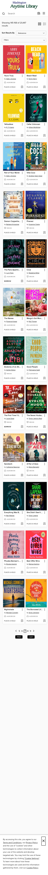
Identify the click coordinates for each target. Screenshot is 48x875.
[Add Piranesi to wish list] (44, 232)
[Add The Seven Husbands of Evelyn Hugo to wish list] (44, 426)
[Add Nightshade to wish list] (22, 621)
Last (31, 637)
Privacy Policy (32, 842)
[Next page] (33, 631)
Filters (6, 40)
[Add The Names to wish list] (22, 329)
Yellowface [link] (8, 124)
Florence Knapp (11, 322)
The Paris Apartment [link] (12, 270)
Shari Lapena (33, 516)
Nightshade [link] (9, 610)
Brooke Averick (11, 564)
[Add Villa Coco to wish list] (44, 184)
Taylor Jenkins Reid (35, 419)
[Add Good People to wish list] (44, 378)
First (19, 637)
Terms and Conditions (12, 842)
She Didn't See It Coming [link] (35, 512)
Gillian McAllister (34, 127)
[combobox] (19, 14)
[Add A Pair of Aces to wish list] (44, 475)
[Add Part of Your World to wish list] (22, 184)
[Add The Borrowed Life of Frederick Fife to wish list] (44, 621)
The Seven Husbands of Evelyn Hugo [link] (35, 415)
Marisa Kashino (34, 564)
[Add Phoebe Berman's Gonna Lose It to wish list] (22, 572)
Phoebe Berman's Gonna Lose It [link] (12, 561)
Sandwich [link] (8, 464)
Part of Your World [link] (11, 173)
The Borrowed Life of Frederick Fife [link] (35, 610)
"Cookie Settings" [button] (31, 858)
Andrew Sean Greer (35, 176)
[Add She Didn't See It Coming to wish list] (44, 524)
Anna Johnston (34, 613)
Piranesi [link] (30, 221)
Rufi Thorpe (33, 322)
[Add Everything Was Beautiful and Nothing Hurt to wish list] (22, 524)
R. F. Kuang (10, 127)
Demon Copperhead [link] (12, 221)
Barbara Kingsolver (12, 224)
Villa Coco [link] (31, 173)
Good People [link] (32, 367)
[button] (39, 24)
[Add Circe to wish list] (44, 281)
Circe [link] (29, 270)
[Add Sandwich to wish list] (22, 475)
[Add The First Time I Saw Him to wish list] (22, 426)
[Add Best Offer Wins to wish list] (44, 572)
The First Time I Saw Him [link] (12, 415)
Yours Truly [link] (9, 76)
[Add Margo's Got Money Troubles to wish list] (44, 329)
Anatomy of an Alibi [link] (12, 367)
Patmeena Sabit (34, 370)
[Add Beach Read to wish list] (44, 87)
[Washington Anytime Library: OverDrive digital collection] (24, 5)
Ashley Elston (11, 370)
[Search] (3, 13)
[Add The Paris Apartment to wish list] (22, 281)
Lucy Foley (10, 273)
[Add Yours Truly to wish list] (22, 87)
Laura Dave (10, 419)
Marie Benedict (34, 467)
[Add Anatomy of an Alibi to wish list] (22, 378)
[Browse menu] (44, 13)
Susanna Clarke (34, 224)
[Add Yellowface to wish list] (22, 135)
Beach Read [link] (32, 76)
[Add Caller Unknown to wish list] (44, 135)
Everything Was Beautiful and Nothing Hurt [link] (12, 512)
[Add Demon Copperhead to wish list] (22, 232)
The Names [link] (9, 318)
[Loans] (39, 14)
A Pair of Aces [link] (32, 464)
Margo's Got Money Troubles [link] (35, 318)
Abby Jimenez (11, 79)
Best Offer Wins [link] (33, 561)
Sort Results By (8, 33)
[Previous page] (16, 631)
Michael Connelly (12, 613)
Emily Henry (33, 79)
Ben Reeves (10, 516)
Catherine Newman (13, 467)
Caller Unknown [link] (33, 124)
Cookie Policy (32, 868)
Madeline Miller (34, 273)
